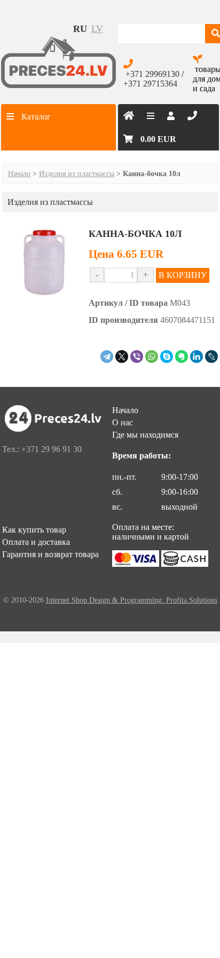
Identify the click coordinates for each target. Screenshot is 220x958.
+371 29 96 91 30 (51, 449)
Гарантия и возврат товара (50, 554)
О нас (122, 422)
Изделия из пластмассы (76, 174)
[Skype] (166, 356)
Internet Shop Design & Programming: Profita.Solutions (131, 600)
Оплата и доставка (36, 542)
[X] (121, 356)
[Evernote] (181, 356)
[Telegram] (106, 356)
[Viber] (136, 356)
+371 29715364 (150, 83)
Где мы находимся (145, 434)
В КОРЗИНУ (183, 275)
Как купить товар (34, 529)
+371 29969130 (152, 73)
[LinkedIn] (196, 356)
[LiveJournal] (211, 356)
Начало (19, 174)
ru (80, 28)
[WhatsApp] (151, 356)
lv (97, 28)
